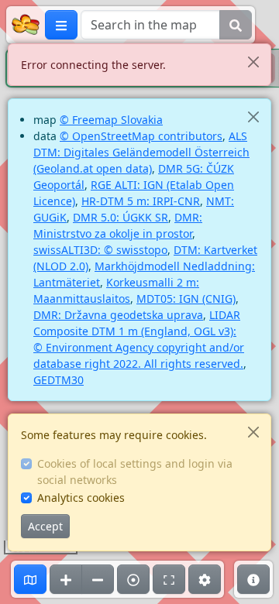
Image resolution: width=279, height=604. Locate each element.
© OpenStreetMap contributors (141, 136)
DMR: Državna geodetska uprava (118, 314)
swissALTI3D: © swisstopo (100, 249)
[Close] (253, 61)
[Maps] (30, 579)
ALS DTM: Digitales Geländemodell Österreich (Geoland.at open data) (141, 152)
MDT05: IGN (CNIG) (186, 298)
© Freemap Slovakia (111, 119)
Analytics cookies (81, 497)
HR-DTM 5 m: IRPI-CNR (140, 201)
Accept (45, 526)
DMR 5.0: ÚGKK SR (120, 217)
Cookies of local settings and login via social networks (134, 471)
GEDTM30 (58, 379)
